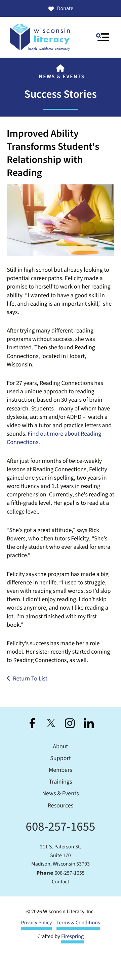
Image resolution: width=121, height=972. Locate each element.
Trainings (60, 782)
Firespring (72, 936)
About (60, 747)
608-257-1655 (60, 827)
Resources (60, 806)
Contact (60, 882)
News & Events (62, 77)
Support (60, 758)
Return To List (30, 679)
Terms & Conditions (78, 923)
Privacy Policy (36, 923)
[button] (102, 37)
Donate (65, 8)
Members (60, 770)
